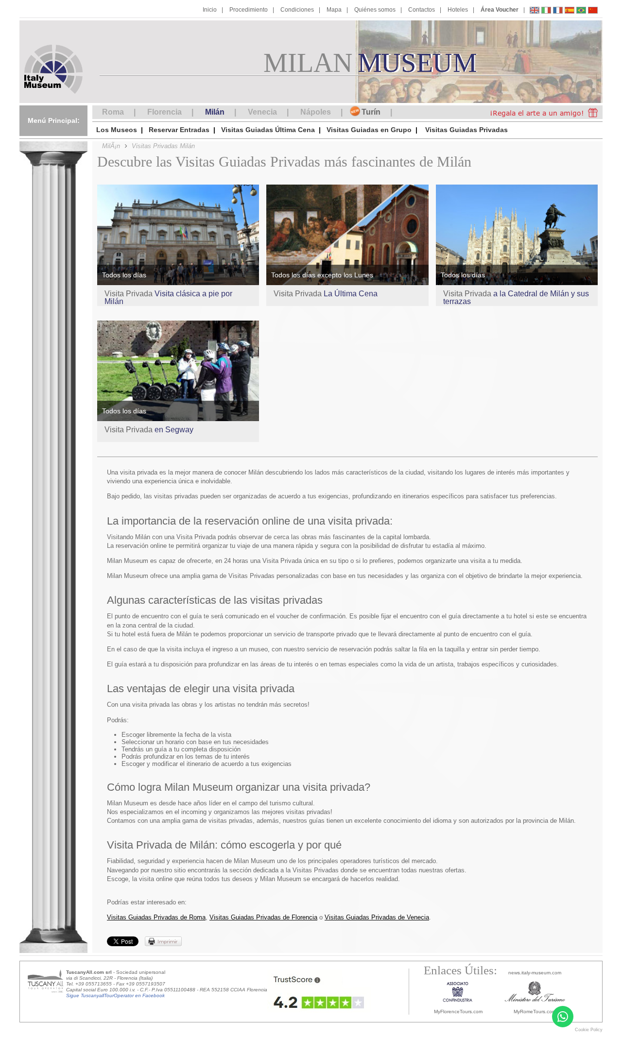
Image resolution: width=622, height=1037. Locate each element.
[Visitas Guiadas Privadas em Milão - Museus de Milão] (581, 11)
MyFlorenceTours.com (458, 1011)
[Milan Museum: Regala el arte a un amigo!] (541, 112)
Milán (215, 112)
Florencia (164, 112)
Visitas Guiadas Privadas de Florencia (263, 917)
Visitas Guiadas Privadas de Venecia (377, 917)
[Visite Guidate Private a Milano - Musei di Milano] (546, 11)
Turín (371, 112)
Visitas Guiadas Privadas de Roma (156, 917)
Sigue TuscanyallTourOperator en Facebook (115, 995)
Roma (113, 112)
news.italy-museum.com (534, 972)
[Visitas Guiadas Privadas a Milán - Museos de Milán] (569, 11)
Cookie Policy (589, 1029)
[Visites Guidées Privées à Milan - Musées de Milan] (558, 11)
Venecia (262, 112)
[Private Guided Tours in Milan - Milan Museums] (534, 11)
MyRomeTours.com (535, 1011)
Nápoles (315, 112)
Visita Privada (168, 297)
